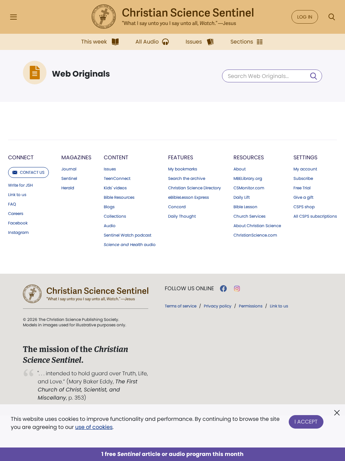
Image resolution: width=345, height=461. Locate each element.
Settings (305, 157)
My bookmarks (182, 169)
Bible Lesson (245, 207)
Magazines (76, 157)
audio (130, 245)
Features (180, 157)
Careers (15, 214)
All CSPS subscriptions (315, 216)
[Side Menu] (13, 17)
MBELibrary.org (247, 179)
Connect (21, 157)
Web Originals (81, 74)
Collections (115, 216)
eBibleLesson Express (188, 197)
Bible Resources (119, 197)
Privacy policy (217, 306)
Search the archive (186, 179)
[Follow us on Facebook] (223, 288)
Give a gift (303, 197)
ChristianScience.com (255, 235)
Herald (67, 188)
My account (305, 169)
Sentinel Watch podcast (127, 235)
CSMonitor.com (248, 188)
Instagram (18, 233)
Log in (304, 16)
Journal (68, 169)
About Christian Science (257, 226)
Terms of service (180, 306)
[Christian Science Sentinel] (172, 16)
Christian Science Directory (194, 188)
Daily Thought (182, 216)
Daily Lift (241, 197)
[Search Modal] (331, 17)
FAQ (12, 204)
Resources (248, 157)
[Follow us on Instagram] (237, 288)
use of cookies (94, 427)
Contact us (32, 172)
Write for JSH (20, 185)
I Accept (306, 422)
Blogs (109, 207)
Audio (110, 226)
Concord (177, 207)
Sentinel (69, 179)
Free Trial (302, 188)
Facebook (18, 223)
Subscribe (303, 179)
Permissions (250, 306)
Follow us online (189, 288)
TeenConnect (117, 179)
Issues (110, 169)
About (239, 169)
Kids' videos (115, 188)
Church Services (249, 216)
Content (116, 157)
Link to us (17, 195)
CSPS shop (304, 207)
